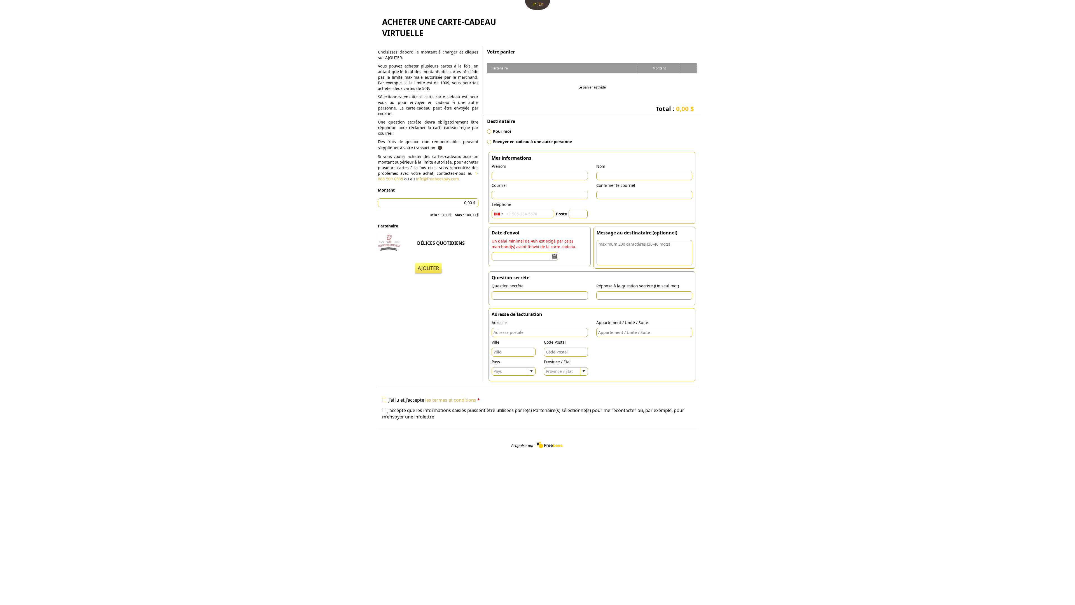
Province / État (557, 361)
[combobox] (498, 214)
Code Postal (555, 342)
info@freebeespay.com (437, 179)
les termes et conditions (450, 400)
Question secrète (508, 285)
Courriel (499, 185)
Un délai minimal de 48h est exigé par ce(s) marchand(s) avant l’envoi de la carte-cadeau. (534, 243)
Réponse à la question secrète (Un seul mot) (637, 285)
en (541, 4)
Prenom (499, 166)
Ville (495, 342)
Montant (386, 190)
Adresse (499, 322)
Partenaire (388, 226)
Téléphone (501, 204)
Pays (496, 361)
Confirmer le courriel (615, 185)
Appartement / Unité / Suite (622, 322)
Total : (675, 108)
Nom (600, 166)
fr (534, 4)
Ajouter (428, 268)
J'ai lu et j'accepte (434, 400)
